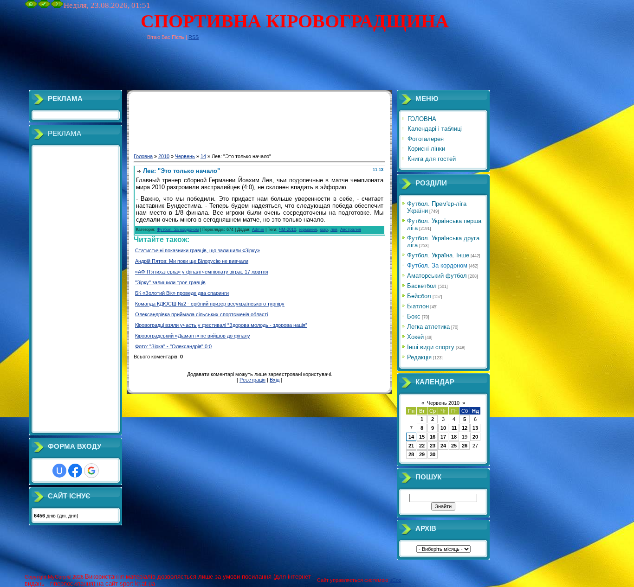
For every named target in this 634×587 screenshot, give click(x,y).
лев (333, 229)
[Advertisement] (193, 69)
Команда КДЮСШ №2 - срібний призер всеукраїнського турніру (210, 303)
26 (464, 445)
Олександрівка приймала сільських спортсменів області (201, 314)
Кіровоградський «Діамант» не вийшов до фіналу (192, 335)
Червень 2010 (443, 403)
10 (443, 428)
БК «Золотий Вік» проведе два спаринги (182, 293)
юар (324, 229)
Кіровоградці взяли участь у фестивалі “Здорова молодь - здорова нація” (221, 325)
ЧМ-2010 (287, 229)
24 (443, 445)
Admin (258, 229)
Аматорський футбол (437, 275)
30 (432, 454)
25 (454, 445)
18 (454, 437)
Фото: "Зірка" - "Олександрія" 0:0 (173, 346)
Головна (143, 156)
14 (203, 156)
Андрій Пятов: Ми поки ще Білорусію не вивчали (191, 261)
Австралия (350, 229)
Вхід (274, 380)
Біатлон (418, 306)
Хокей (415, 336)
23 (432, 445)
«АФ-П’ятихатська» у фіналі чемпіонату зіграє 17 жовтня (201, 271)
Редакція (419, 357)
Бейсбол (419, 296)
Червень (185, 156)
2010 (163, 156)
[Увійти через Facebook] (75, 471)
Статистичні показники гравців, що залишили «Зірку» (197, 250)
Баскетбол (422, 285)
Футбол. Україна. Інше (438, 255)
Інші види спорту (430, 347)
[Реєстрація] (44, 6)
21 (411, 445)
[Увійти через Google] (91, 470)
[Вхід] (57, 6)
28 (411, 454)
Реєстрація (252, 380)
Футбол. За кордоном (178, 229)
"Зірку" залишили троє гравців (170, 282)
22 (422, 445)
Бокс (414, 316)
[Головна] (31, 6)
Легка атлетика (428, 326)
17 (443, 437)
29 (422, 454)
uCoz (395, 580)
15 (422, 437)
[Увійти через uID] (59, 471)
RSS (193, 37)
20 (475, 437)
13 (475, 428)
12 (464, 428)
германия (308, 229)
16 (432, 437)
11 (454, 428)
